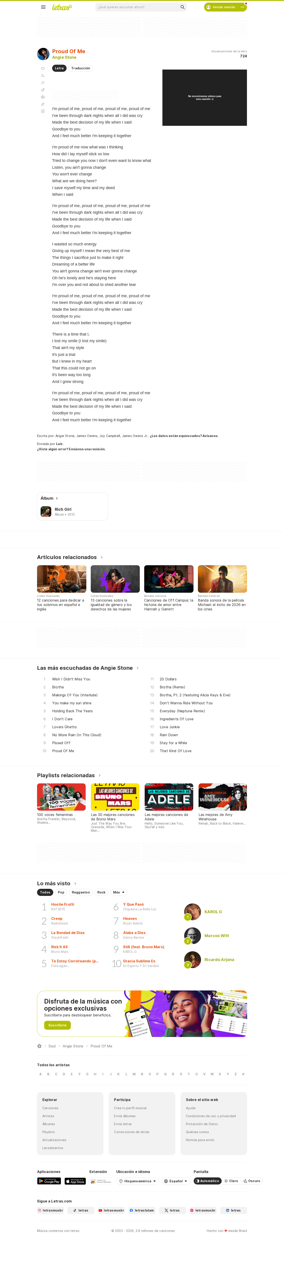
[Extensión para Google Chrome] (101, 1180)
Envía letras (123, 1124)
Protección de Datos (202, 1124)
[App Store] (75, 1180)
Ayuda (190, 1108)
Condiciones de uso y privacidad (211, 1116)
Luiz (59, 444)
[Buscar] (182, 7)
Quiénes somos (197, 1132)
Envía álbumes (125, 1116)
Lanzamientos (52, 1148)
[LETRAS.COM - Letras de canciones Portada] (62, 7)
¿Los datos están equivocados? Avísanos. (184, 436)
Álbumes (48, 1124)
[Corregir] (43, 104)
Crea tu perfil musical (130, 1108)
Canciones (50, 1108)
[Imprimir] (43, 97)
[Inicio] (39, 1046)
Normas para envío (200, 1140)
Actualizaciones (54, 1140)
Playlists (48, 1132)
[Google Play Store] (49, 1180)
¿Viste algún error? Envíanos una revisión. (71, 449)
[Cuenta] (242, 7)
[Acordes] (43, 90)
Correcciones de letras (131, 1132)
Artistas (48, 1116)
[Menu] (43, 7)
